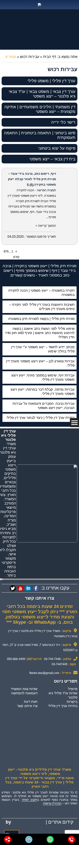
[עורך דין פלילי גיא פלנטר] (39, 4)
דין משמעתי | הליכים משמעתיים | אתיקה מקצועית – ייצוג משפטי (39, 109)
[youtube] (20, 588)
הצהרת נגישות (52, 803)
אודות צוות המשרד (24, 689)
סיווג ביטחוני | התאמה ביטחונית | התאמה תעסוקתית (39, 135)
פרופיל (72, 689)
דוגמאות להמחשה (24, 693)
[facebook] (36, 588)
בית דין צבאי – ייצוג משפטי (52, 159)
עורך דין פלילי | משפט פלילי (51, 81)
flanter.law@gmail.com (44, 673)
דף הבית (49, 57)
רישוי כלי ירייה (63, 122)
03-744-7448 (52, 659)
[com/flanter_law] (13, 588)
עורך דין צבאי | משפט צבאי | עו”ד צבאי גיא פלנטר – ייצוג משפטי (42, 93)
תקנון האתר (29, 799)
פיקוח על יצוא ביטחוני (56, 148)
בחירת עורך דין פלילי (62, 706)
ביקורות (72, 702)
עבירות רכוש (29, 57)
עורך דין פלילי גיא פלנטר (8, 435)
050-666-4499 (16, 659)
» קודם (16, 254)
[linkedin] (28, 588)
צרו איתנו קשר (27, 706)
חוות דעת (30, 702)
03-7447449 (59, 664)
